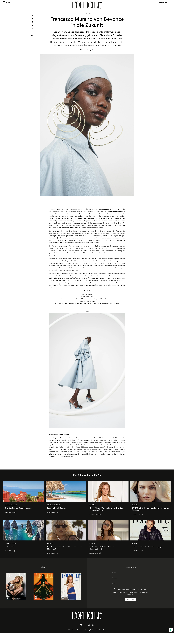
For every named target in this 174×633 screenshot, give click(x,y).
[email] (32, 15)
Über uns (71, 630)
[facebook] (32, 19)
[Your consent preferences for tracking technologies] (171, 630)
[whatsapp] (32, 32)
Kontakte (80, 630)
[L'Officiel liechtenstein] (87, 5)
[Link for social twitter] (89, 625)
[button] (123, 371)
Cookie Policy (101, 630)
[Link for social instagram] (81, 625)
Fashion (87, 14)
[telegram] (32, 35)
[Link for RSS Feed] (93, 625)
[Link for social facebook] (85, 625)
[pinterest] (32, 22)
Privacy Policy (130, 594)
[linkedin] (32, 25)
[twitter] (32, 29)
